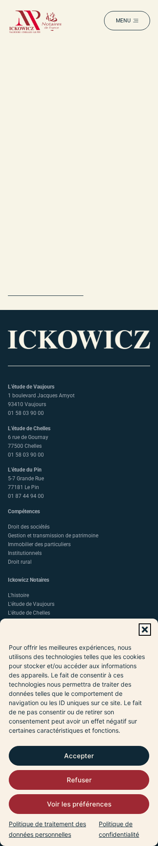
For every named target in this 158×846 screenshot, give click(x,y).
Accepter (79, 756)
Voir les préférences (79, 804)
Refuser (79, 780)
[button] (144, 629)
